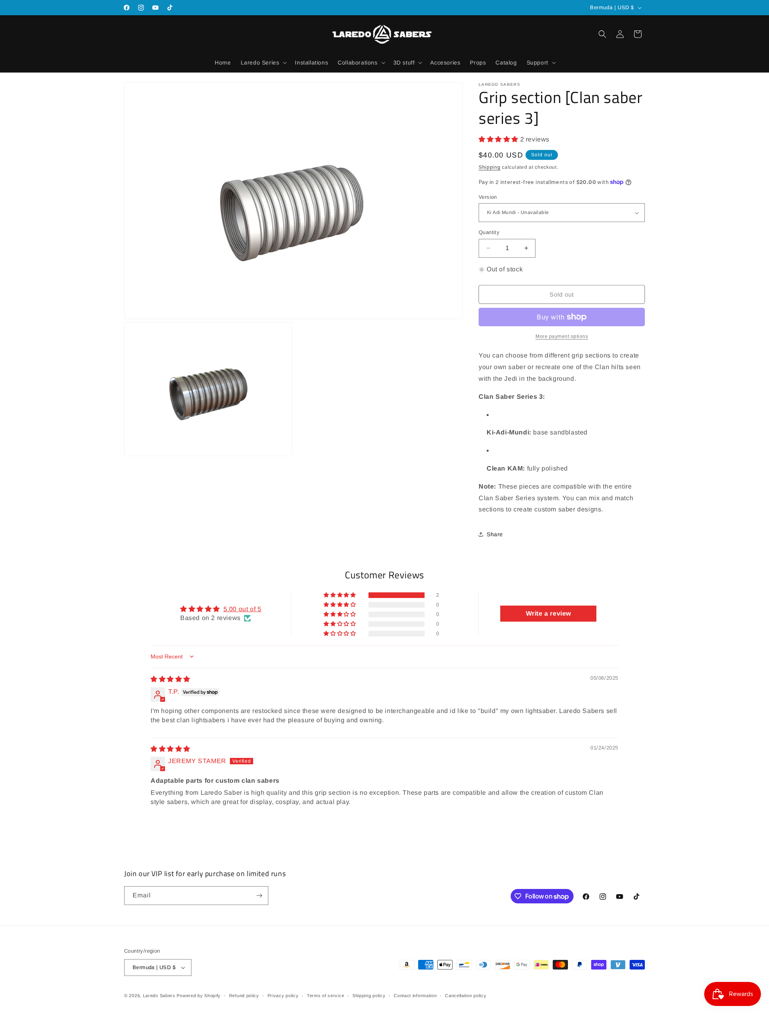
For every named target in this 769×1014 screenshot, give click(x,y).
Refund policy (244, 995)
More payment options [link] (561, 336)
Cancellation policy (465, 995)
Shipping (490, 167)
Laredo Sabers (159, 995)
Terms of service (325, 995)
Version (488, 197)
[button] (263, 62)
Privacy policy (283, 995)
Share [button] (495, 534)
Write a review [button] (548, 613)
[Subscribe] (259, 895)
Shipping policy (369, 995)
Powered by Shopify (199, 995)
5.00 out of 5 (242, 609)
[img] (170, 679)
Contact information (415, 995)
